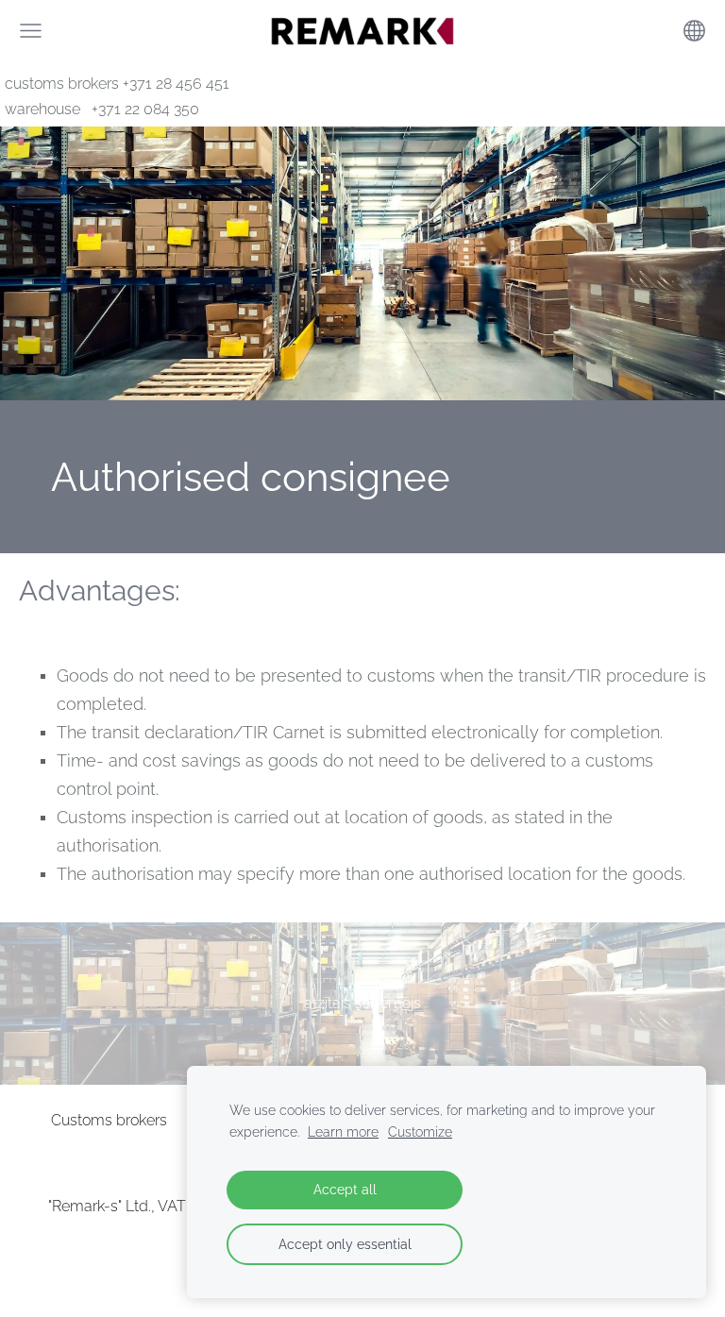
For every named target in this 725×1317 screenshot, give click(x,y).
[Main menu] (31, 31)
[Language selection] (694, 31)
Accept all (345, 1189)
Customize (420, 1131)
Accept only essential (345, 1244)
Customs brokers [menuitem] (109, 1120)
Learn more (343, 1131)
